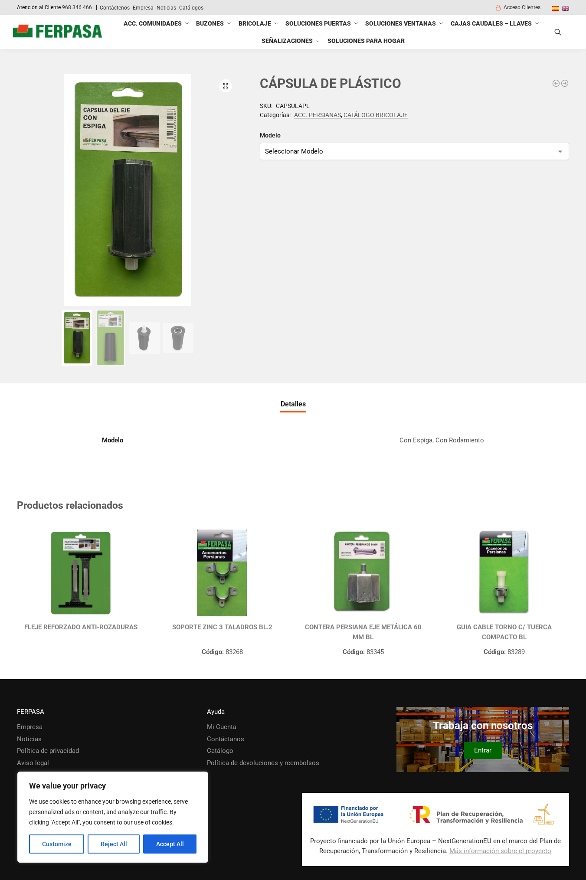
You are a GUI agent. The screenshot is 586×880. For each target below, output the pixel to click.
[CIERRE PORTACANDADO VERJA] (556, 83)
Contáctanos (225, 739)
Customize (57, 844)
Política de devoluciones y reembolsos (263, 763)
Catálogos (191, 8)
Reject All (114, 844)
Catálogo (220, 751)
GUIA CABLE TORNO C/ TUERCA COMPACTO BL (504, 632)
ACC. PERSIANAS (317, 114)
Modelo (270, 135)
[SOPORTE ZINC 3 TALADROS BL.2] (222, 573)
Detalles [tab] (293, 404)
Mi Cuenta (221, 727)
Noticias (166, 8)
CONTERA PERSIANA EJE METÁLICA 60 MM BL (363, 632)
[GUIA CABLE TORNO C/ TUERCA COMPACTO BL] (504, 573)
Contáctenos (115, 8)
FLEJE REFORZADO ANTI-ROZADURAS (80, 627)
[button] (225, 85)
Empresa (143, 8)
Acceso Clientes (522, 7)
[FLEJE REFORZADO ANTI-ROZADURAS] (81, 573)
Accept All (170, 844)
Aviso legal (33, 763)
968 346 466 (77, 7)
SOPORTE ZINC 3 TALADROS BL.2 (222, 627)
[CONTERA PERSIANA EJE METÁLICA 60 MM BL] (363, 573)
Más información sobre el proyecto (500, 851)
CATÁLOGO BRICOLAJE (376, 114)
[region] (112, 817)
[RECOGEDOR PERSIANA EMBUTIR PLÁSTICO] (564, 83)
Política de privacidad (48, 751)
